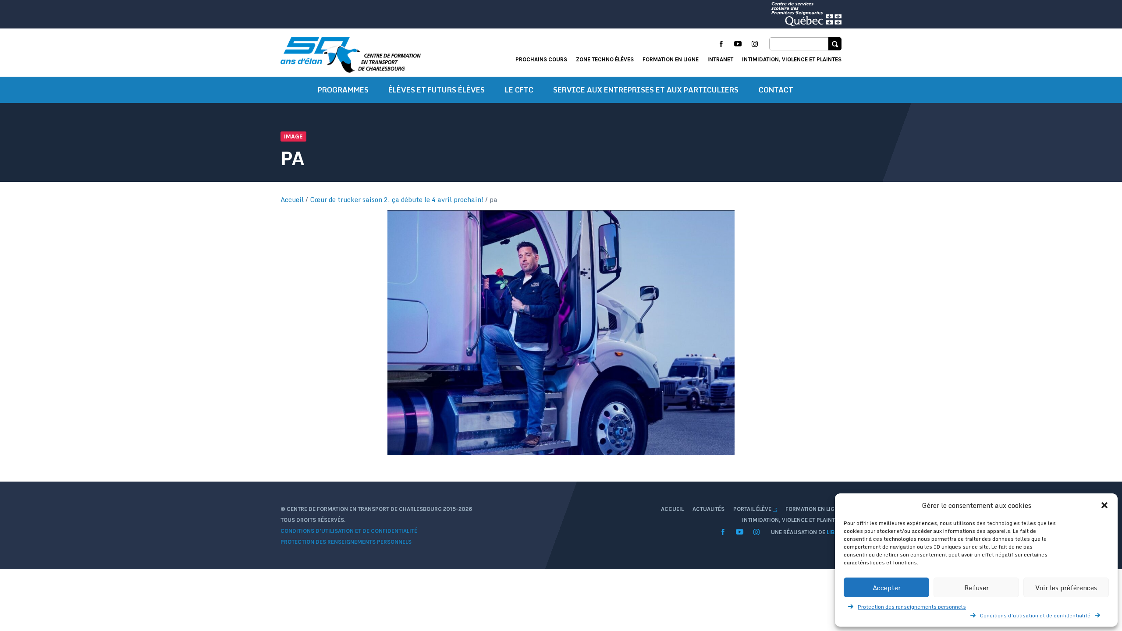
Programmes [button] (343, 90)
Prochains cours (541, 59)
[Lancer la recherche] (835, 43)
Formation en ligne (671, 59)
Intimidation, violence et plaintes (792, 59)
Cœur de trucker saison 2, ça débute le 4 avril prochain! (396, 199)
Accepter (887, 587)
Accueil (292, 199)
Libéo (834, 532)
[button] (1104, 505)
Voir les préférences (1066, 587)
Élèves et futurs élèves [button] (436, 90)
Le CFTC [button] (519, 90)
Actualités (708, 509)
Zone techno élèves (605, 59)
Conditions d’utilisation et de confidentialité (1035, 615)
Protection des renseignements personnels (912, 607)
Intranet (720, 59)
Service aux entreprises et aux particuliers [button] (646, 90)
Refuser (976, 587)
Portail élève (753, 509)
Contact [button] (776, 90)
